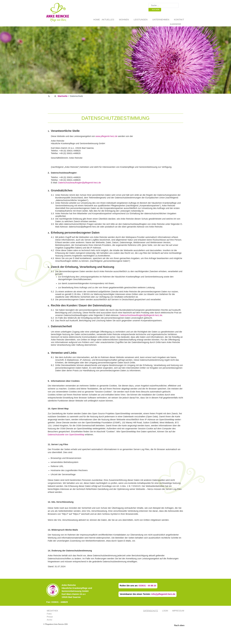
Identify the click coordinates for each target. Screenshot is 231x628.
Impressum (178, 611)
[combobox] (164, 5)
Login (165, 611)
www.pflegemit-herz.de (106, 136)
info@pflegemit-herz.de (163, 594)
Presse (50, 617)
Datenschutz (150, 611)
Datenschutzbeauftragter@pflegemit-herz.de (79, 182)
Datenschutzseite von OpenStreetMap (66, 434)
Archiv (49, 620)
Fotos (49, 614)
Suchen (155, 9)
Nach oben (179, 625)
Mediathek (52, 611)
